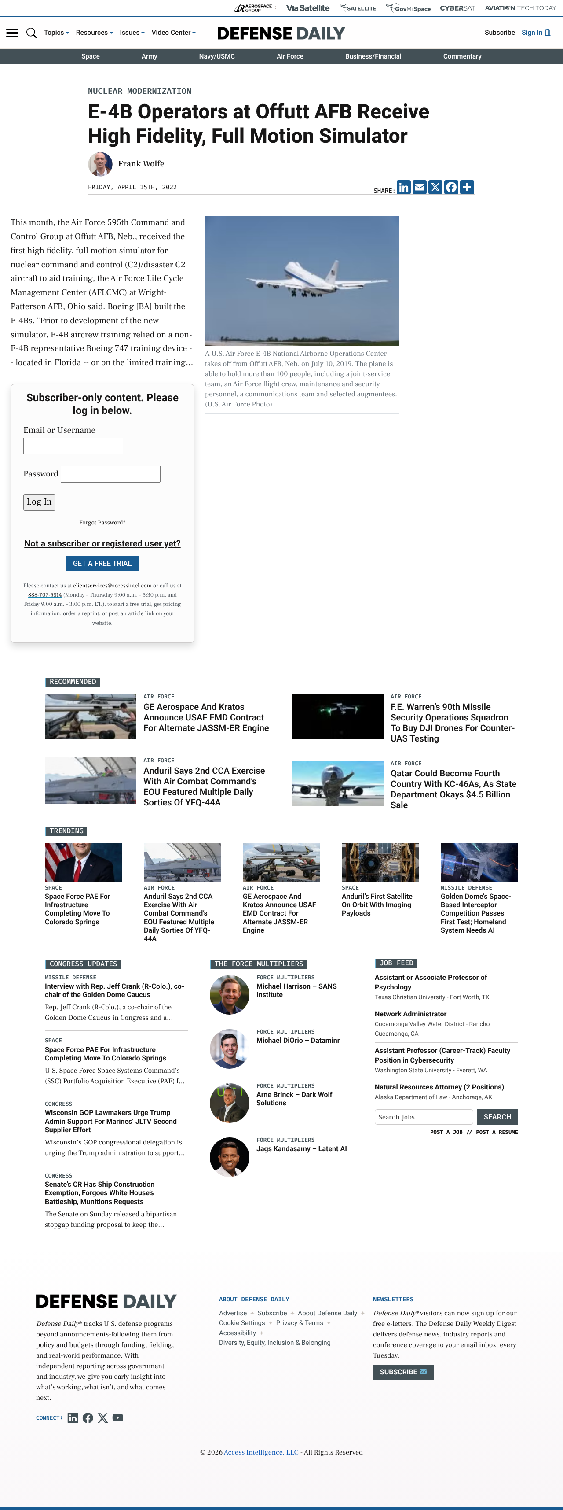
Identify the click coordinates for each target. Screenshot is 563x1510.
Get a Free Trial (102, 563)
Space (90, 56)
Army (149, 56)
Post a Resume (497, 1132)
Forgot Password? (102, 523)
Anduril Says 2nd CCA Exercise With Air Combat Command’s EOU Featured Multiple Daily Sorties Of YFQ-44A (204, 786)
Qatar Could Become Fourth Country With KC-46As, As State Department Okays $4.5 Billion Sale (453, 789)
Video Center (171, 33)
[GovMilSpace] (408, 8)
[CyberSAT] (457, 8)
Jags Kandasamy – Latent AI (301, 1148)
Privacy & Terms (299, 1323)
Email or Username (59, 430)
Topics (54, 33)
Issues (130, 33)
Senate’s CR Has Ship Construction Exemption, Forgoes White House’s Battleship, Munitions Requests (100, 1192)
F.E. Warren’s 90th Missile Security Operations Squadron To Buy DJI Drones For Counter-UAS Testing (453, 722)
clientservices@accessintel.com (112, 586)
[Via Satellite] (307, 8)
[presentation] (229, 994)
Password (40, 474)
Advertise (233, 1313)
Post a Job (446, 1132)
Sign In (533, 33)
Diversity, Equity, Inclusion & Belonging (275, 1343)
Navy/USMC (217, 56)
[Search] (31, 32)
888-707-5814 (45, 595)
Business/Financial (373, 56)
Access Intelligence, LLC (261, 1452)
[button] (12, 33)
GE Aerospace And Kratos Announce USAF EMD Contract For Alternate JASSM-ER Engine (206, 717)
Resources (92, 33)
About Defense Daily (327, 1313)
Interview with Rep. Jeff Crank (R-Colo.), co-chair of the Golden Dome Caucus (114, 990)
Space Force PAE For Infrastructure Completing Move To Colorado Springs (77, 909)
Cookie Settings (242, 1323)
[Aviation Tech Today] (520, 8)
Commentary (462, 56)
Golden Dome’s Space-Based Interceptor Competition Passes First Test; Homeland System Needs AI (476, 913)
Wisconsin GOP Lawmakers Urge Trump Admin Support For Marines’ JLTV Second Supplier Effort (111, 1120)
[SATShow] (358, 8)
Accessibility (237, 1333)
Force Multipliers (285, 978)
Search (497, 1117)
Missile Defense (466, 888)
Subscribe (500, 33)
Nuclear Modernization (139, 92)
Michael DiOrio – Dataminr (298, 1040)
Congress (58, 1104)
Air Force (290, 56)
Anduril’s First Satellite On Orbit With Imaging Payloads (377, 904)
